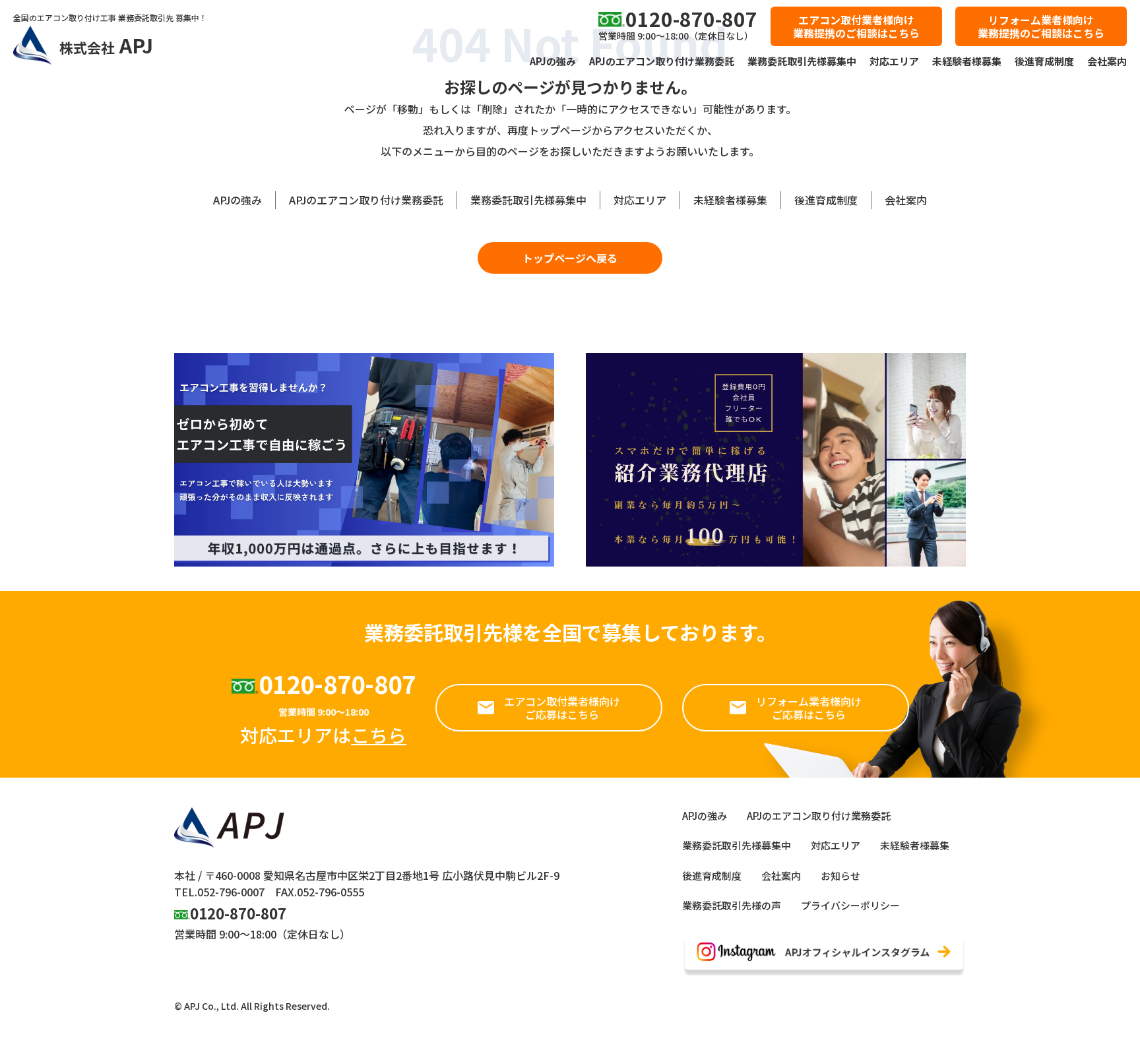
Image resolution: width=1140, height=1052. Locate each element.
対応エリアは (323, 735)
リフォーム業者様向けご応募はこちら (809, 707)
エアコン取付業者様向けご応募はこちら (562, 707)
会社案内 (1107, 61)
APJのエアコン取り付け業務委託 (661, 61)
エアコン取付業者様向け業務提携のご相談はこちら (856, 26)
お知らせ (840, 875)
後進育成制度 (1044, 61)
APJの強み (553, 61)
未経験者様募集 (966, 61)
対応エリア (894, 61)
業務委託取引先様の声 (731, 905)
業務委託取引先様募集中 (801, 61)
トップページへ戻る (570, 258)
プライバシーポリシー (850, 905)
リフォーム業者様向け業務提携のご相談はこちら (1041, 26)
